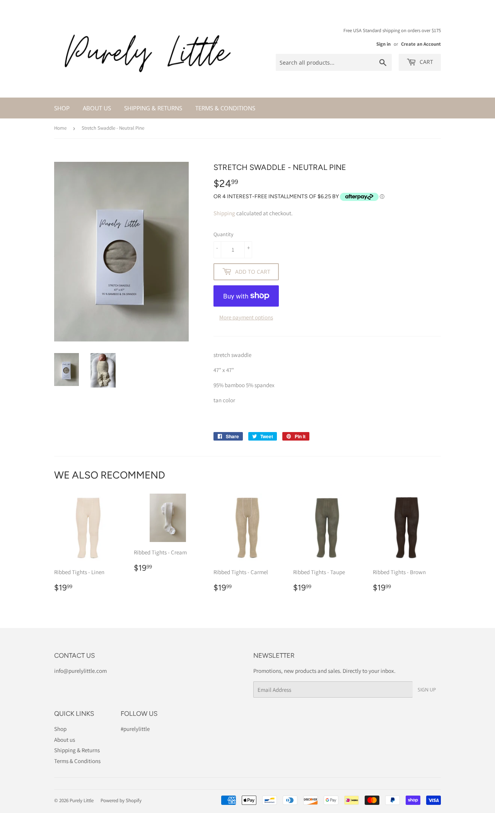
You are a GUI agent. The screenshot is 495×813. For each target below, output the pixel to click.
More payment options (246, 317)
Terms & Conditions (225, 108)
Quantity (223, 234)
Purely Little (82, 800)
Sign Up (427, 689)
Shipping (224, 213)
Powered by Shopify (121, 800)
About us (97, 108)
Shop (62, 108)
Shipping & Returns (153, 108)
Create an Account (421, 44)
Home (60, 128)
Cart (425, 61)
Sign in (383, 44)
